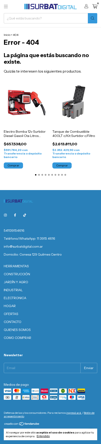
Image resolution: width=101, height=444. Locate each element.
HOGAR (10, 306)
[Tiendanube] (22, 424)
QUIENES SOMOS (17, 330)
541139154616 (14, 230)
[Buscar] (92, 18)
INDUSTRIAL (13, 290)
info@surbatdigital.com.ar (23, 246)
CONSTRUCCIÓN (17, 274)
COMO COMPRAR (17, 338)
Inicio (7, 35)
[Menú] (6, 6)
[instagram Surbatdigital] (5, 215)
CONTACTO (12, 322)
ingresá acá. (74, 413)
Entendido (43, 436)
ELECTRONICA (15, 298)
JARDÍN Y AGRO (16, 282)
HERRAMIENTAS (16, 266)
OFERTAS (11, 314)
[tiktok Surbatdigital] (24, 215)
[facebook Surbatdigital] (15, 215)
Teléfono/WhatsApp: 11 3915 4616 (29, 238)
